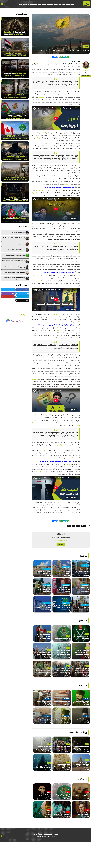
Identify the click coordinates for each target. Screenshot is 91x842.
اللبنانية (41, 97)
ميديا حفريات (33, 4)
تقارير (63, 4)
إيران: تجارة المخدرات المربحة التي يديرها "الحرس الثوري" (57, 461)
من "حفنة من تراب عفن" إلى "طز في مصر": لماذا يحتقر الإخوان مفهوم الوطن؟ (14, 238)
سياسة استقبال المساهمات (60, 541)
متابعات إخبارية (57, 4)
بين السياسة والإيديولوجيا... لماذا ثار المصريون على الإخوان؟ (14, 244)
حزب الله (38, 138)
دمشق (69, 526)
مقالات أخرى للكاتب (86, 76)
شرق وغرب (26, 4)
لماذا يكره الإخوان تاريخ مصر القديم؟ (18, 232)
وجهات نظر (50, 4)
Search (2, 4)
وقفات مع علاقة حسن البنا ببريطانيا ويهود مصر (16, 250)
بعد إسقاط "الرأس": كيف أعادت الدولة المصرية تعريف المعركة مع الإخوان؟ (13, 261)
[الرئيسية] (86, 4)
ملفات (39, 4)
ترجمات (44, 4)
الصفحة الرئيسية (70, 4)
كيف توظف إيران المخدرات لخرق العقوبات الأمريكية (59, 272)
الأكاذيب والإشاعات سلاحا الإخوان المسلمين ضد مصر (15, 255)
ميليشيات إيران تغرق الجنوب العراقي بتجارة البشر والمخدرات (56, 325)
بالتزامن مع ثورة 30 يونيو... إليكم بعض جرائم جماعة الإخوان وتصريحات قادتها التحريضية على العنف (14, 278)
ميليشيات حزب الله (41, 190)
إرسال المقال (60, 544)
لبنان (73, 526)
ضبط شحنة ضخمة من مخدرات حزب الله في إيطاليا (59, 187)
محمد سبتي (86, 70)
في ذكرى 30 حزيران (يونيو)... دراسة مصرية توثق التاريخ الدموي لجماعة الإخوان (13, 266)
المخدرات (38, 64)
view (88, 561)
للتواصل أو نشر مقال (37, 834)
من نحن (56, 834)
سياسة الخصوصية (48, 834)
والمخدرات (58, 445)
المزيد (20, 4)
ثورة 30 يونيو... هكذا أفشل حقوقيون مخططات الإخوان (15, 272)
